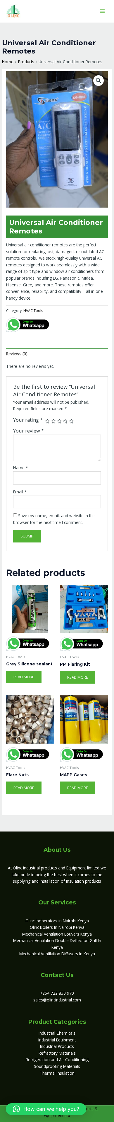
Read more (23, 676)
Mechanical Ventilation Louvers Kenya (57, 934)
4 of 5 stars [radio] (65, 421)
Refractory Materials (57, 1053)
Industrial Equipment (57, 1040)
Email (20, 492)
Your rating (28, 420)
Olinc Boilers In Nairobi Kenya (57, 927)
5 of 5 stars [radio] (71, 421)
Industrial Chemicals (57, 1033)
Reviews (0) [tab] (16, 353)
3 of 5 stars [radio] (59, 421)
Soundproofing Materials (57, 1066)
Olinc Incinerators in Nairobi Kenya (57, 921)
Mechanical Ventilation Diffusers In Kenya (57, 953)
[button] (98, 80)
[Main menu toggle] (102, 11)
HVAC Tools (33, 310)
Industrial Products (57, 1046)
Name (20, 467)
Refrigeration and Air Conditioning (57, 1059)
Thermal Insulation (57, 1073)
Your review (28, 430)
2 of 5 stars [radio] (53, 421)
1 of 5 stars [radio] (47, 421)
